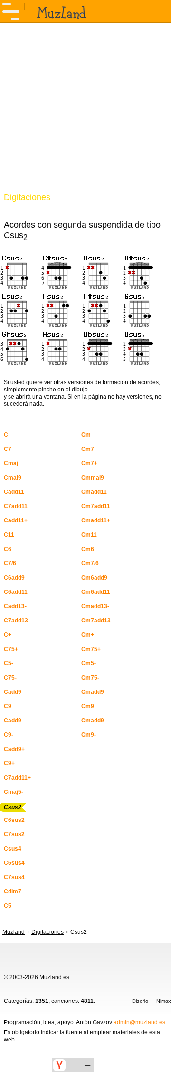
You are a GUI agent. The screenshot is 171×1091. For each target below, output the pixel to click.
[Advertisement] (85, 113)
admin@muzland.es (139, 1022)
